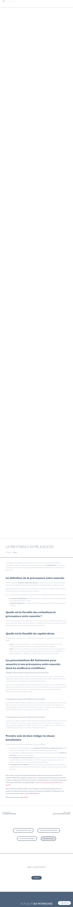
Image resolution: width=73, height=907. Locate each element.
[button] (69, 3)
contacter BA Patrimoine (31, 793)
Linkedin (25, 797)
